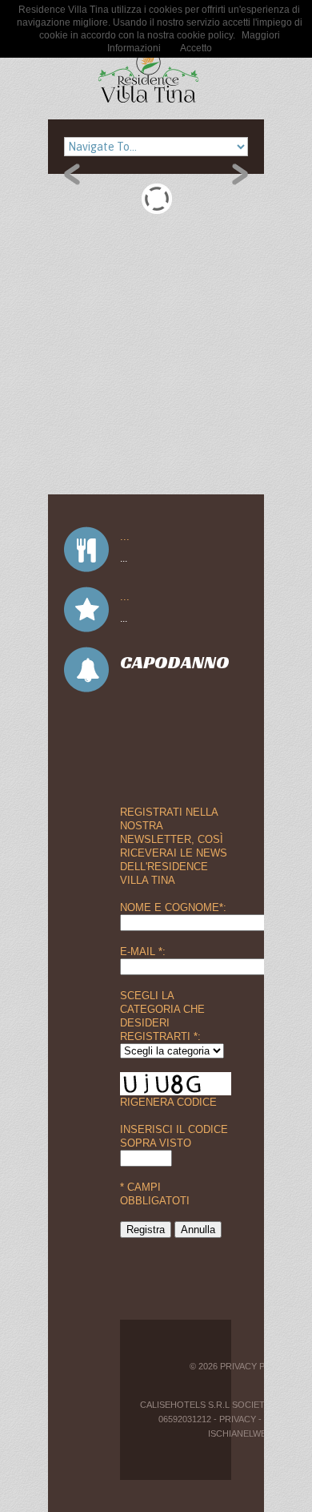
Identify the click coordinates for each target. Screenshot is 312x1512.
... (125, 536)
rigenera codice (168, 1102)
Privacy (237, 1419)
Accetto (196, 48)
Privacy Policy (255, 1366)
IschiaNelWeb (240, 1433)
